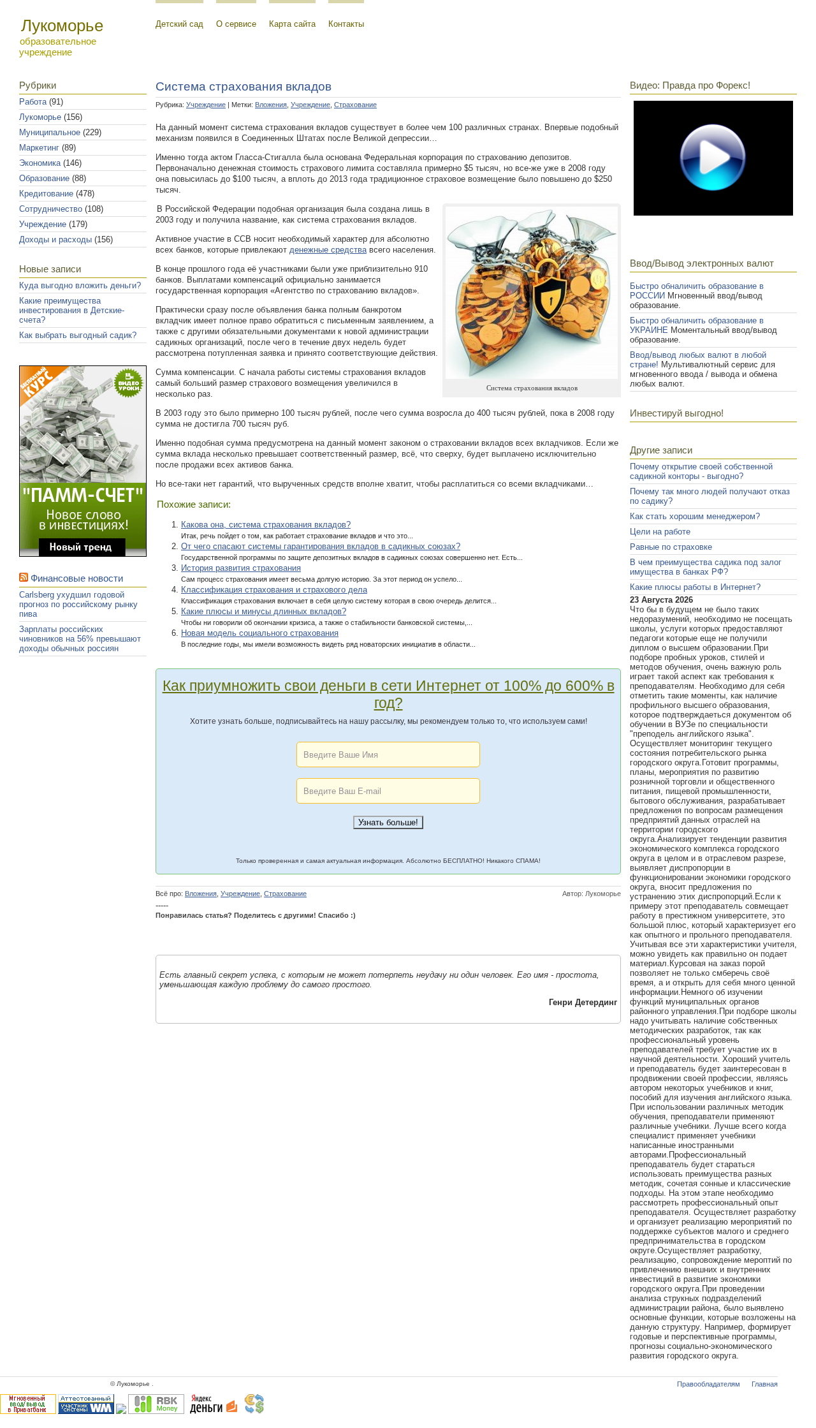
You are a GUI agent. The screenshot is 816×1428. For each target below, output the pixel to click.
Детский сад (179, 24)
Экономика (40, 163)
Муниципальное (49, 132)
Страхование (355, 104)
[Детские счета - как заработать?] (83, 554)
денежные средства (328, 249)
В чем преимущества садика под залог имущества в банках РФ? (706, 567)
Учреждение (42, 224)
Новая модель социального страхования (260, 633)
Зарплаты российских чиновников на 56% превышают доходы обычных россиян (80, 638)
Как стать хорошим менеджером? (695, 516)
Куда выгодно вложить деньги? (80, 285)
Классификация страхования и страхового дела (274, 589)
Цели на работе (660, 531)
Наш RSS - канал (89, 688)
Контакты (346, 24)
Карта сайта (292, 24)
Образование (44, 178)
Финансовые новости (77, 578)
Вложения (271, 104)
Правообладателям (708, 1384)
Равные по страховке (671, 547)
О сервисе (236, 24)
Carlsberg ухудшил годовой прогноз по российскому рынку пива (78, 604)
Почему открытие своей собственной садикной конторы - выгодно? (701, 471)
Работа (33, 102)
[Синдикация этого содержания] (23, 578)
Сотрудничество (50, 209)
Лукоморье (40, 117)
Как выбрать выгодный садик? (77, 335)
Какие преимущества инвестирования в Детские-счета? (71, 310)
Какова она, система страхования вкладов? (266, 524)
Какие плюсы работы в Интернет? (695, 587)
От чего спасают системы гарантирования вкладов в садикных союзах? (320, 546)
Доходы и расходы (55, 239)
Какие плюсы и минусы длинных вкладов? (263, 611)
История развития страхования (241, 568)
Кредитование (46, 193)
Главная (765, 1384)
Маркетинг (39, 147)
